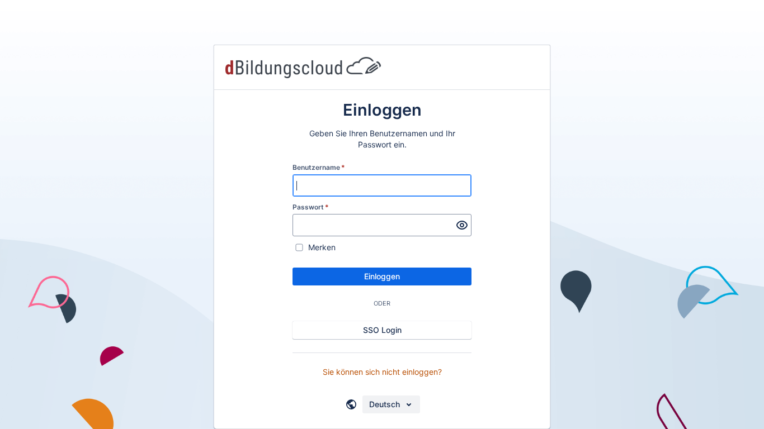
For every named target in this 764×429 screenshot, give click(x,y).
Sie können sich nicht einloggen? (382, 371)
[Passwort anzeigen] (462, 225)
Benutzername (319, 167)
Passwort (311, 207)
